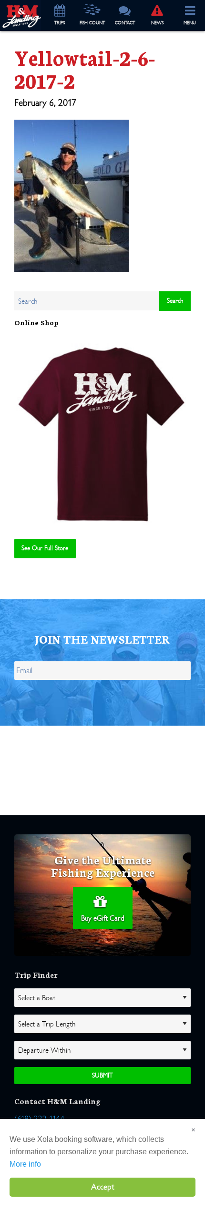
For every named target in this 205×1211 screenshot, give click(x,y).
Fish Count (92, 23)
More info (25, 1164)
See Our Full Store (44, 548)
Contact (125, 23)
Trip (59, 23)
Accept (102, 1187)
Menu (190, 23)
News (157, 23)
